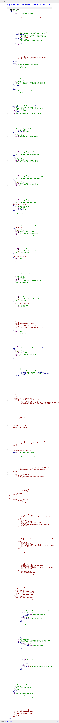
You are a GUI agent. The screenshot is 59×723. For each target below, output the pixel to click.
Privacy (8, 721)
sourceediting (13, 4)
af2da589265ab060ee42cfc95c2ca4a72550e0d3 (36, 4)
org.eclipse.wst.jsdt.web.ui (12, 5)
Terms (11, 721)
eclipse (8, 4)
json (57, 721)
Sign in (57, 1)
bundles (48, 4)
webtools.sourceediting (21, 4)
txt (55, 721)
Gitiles (5, 721)
